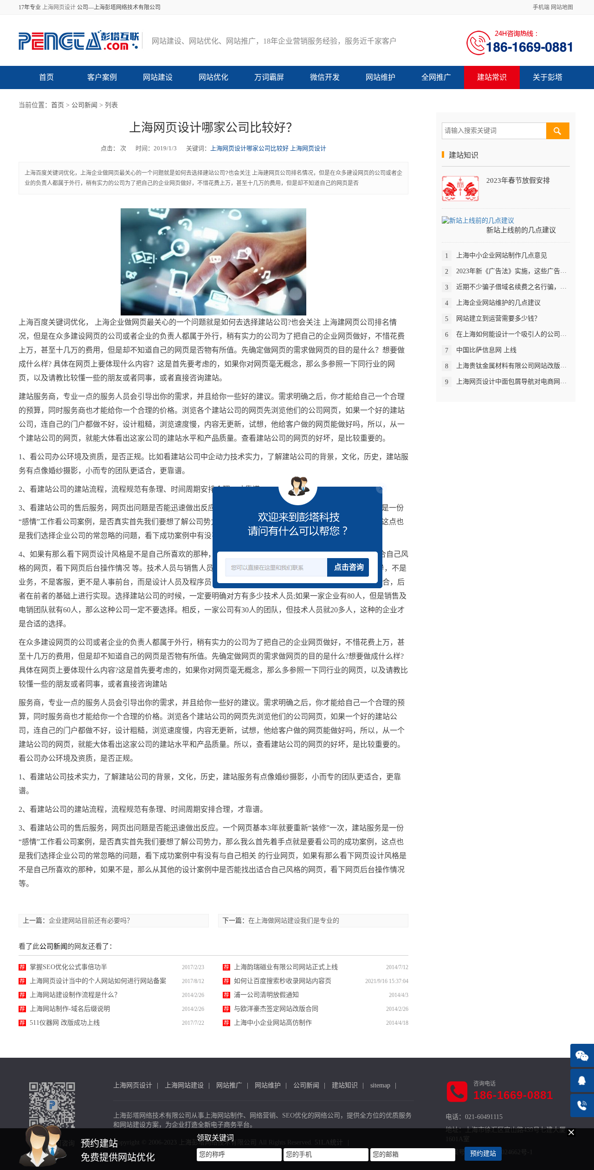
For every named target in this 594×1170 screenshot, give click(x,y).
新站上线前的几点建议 (521, 230)
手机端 (541, 7)
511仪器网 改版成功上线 (65, 1022)
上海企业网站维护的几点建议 (498, 302)
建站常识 (492, 77)
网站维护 (380, 77)
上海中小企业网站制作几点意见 (501, 255)
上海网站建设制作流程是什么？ (75, 994)
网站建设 (158, 77)
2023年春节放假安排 (518, 180)
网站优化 (213, 77)
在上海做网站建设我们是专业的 (293, 920)
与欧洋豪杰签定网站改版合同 (276, 1008)
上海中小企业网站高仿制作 (273, 1022)
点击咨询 (349, 567)
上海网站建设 (184, 1085)
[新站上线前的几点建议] (478, 220)
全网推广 (436, 77)
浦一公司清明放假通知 (266, 994)
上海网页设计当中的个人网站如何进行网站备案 (98, 980)
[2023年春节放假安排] (460, 188)
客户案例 (102, 77)
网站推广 (229, 1085)
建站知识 (345, 1085)
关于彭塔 (547, 77)
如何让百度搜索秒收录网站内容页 (282, 980)
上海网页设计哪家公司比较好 (249, 148)
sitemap (380, 1085)
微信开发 (325, 77)
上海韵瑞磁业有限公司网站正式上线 (286, 967)
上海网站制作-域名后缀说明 (70, 1008)
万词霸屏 (269, 77)
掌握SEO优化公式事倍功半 (68, 967)
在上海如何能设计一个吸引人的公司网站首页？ (524, 334)
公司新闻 (84, 105)
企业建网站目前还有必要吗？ (91, 920)
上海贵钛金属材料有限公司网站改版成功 (514, 365)
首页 (46, 77)
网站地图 (562, 7)
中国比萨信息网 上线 (486, 350)
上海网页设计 (59, 7)
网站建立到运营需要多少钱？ (498, 318)
